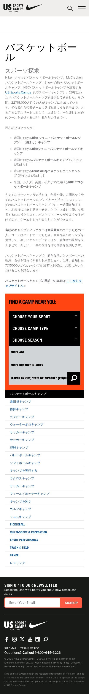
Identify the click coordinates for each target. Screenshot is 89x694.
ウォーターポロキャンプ (26, 424)
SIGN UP (71, 603)
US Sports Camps (18, 92)
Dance (14, 555)
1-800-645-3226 (48, 653)
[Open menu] (82, 8)
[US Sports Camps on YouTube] (30, 639)
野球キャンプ (19, 447)
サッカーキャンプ (22, 432)
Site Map (10, 648)
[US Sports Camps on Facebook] (6, 639)
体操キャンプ (19, 409)
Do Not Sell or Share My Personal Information (50, 666)
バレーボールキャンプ (25, 455)
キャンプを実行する (23, 470)
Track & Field (19, 547)
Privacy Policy (61, 662)
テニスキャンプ (20, 517)
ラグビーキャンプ (22, 417)
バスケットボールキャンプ (28, 393)
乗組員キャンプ (20, 401)
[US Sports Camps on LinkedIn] (37, 639)
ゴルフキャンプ (20, 509)
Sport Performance (24, 539)
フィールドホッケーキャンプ (29, 493)
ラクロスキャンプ (22, 478)
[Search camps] (45, 639)
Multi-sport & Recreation (28, 532)
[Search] (70, 8)
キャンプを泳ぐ (20, 501)
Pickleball (17, 524)
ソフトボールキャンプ (25, 463)
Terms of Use (29, 648)
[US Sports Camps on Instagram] (14, 639)
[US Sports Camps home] (23, 8)
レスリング (17, 563)
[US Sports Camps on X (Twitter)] (22, 639)
